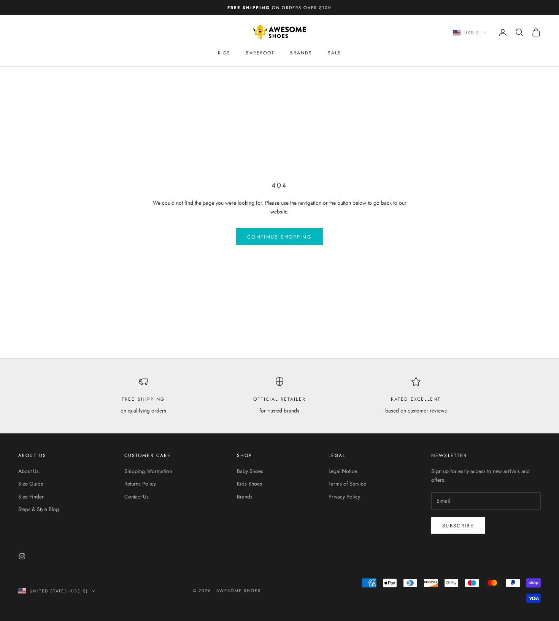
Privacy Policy (344, 496)
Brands (301, 52)
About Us (28, 471)
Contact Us (136, 496)
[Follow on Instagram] (22, 556)
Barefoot (260, 52)
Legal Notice (343, 471)
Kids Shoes (249, 483)
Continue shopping (279, 236)
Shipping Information (148, 471)
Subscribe (458, 525)
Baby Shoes (250, 471)
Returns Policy (140, 483)
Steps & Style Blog (38, 509)
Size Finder (31, 496)
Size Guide (30, 483)
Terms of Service (347, 483)
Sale (334, 52)
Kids (224, 52)
